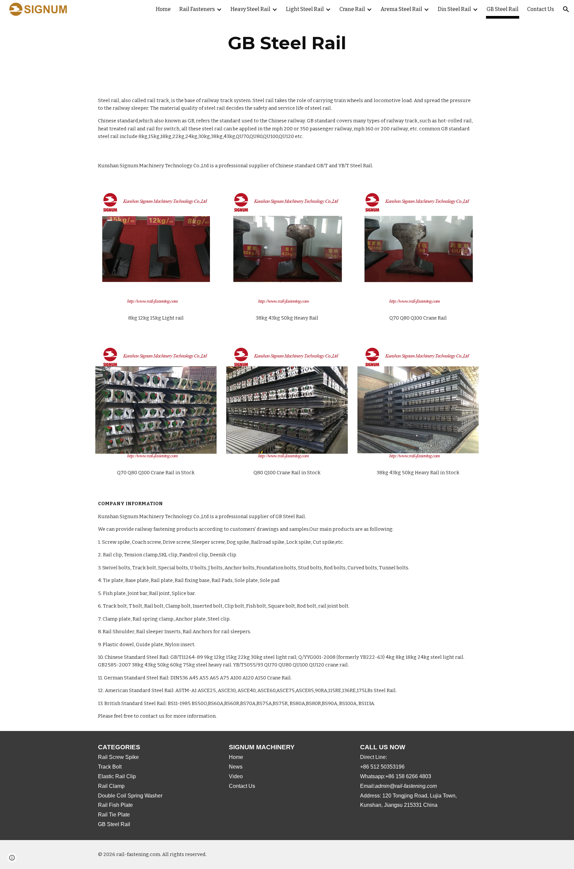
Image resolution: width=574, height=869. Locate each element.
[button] (566, 9)
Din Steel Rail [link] (454, 9)
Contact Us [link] (540, 9)
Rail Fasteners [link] (197, 9)
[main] (287, 43)
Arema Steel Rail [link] (401, 9)
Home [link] (163, 9)
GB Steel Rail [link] (503, 9)
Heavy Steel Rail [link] (250, 9)
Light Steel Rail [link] (305, 9)
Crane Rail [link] (352, 9)
